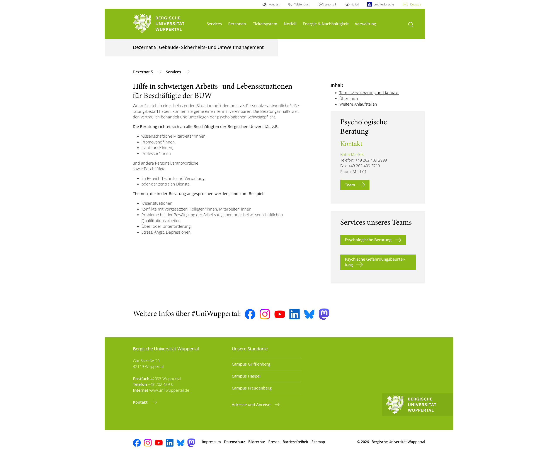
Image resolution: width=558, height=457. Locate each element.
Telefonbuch (302, 4)
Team (350, 184)
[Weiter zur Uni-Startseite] (167, 23)
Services (214, 23)
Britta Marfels (352, 154)
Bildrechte (256, 441)
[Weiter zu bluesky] (309, 314)
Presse (273, 441)
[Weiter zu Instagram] (265, 314)
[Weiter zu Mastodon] (324, 314)
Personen (237, 23)
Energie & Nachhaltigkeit (326, 23)
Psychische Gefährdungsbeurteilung (375, 261)
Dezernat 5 (143, 71)
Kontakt (141, 402)
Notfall (355, 4)
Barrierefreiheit (295, 441)
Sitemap (318, 441)
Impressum (211, 441)
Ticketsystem (265, 23)
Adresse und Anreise (251, 404)
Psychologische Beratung (368, 239)
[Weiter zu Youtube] (279, 314)
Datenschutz (234, 441)
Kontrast (274, 4)
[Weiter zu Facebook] (250, 314)
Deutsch (415, 4)
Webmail (330, 4)
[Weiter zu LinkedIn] (294, 314)
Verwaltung (365, 23)
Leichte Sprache (384, 4)
